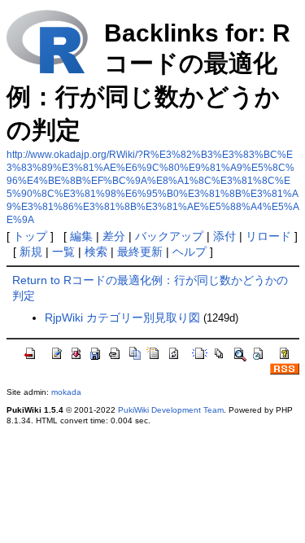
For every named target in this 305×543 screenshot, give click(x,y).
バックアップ (169, 236)
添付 (224, 236)
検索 (96, 251)
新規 (31, 251)
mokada (66, 392)
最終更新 (140, 251)
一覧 (63, 251)
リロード (268, 236)
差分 (113, 236)
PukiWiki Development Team (171, 409)
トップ (30, 236)
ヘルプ (189, 251)
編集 (81, 236)
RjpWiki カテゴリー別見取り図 (122, 317)
